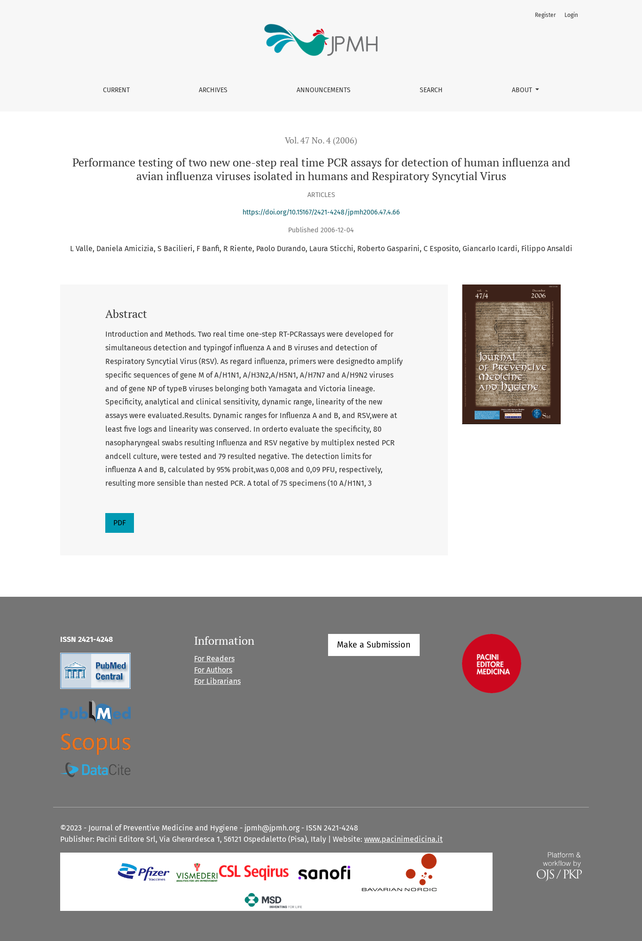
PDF (119, 522)
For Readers (214, 658)
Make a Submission (374, 645)
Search (431, 90)
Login (571, 15)
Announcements (324, 90)
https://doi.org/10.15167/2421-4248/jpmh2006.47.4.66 (321, 212)
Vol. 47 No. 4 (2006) (321, 140)
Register (545, 15)
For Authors (213, 669)
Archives (213, 90)
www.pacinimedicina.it (403, 839)
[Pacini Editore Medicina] (491, 662)
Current (116, 90)
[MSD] (274, 899)
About (523, 90)
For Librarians (217, 681)
